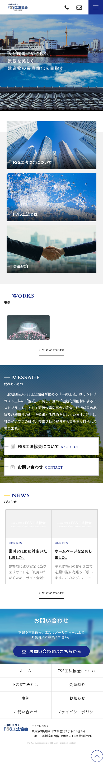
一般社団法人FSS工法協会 (18, 7)
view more (53, 350)
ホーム (26, 670)
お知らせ (77, 698)
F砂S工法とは (25, 684)
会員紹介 (77, 684)
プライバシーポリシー (77, 711)
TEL (79, 7)
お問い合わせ (26, 711)
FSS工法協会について (77, 670)
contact (66, 7)
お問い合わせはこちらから (55, 651)
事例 (26, 698)
